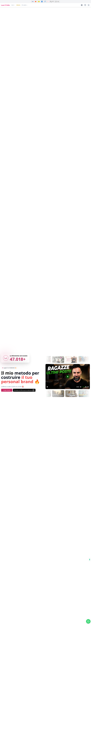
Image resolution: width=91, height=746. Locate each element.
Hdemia (18, 5)
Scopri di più (6, 390)
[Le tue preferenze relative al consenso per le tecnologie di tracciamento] (89, 559)
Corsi (12, 5)
